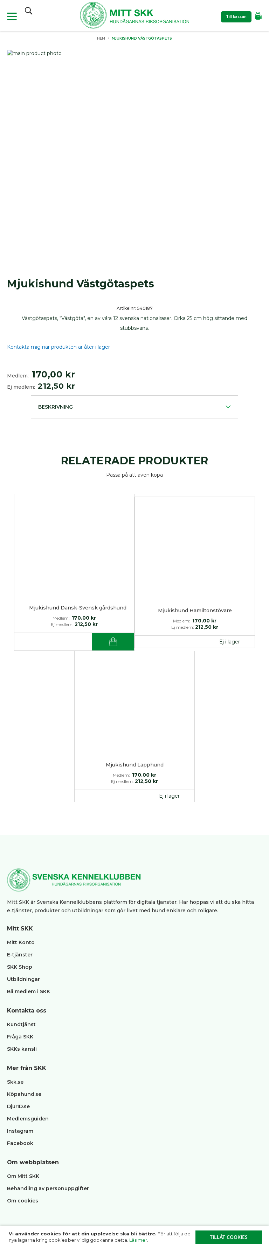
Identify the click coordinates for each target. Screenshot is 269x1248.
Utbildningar (23, 979)
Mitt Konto (21, 942)
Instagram (20, 1131)
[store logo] (134, 16)
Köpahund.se (24, 1094)
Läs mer (138, 1240)
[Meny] (12, 16)
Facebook (20, 1143)
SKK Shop (19, 967)
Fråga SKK (20, 1037)
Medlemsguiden (28, 1119)
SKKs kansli (22, 1049)
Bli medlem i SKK (28, 991)
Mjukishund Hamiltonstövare (195, 610)
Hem (101, 38)
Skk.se (15, 1082)
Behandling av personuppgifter (48, 1188)
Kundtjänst (21, 1024)
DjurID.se (18, 1106)
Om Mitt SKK (23, 1176)
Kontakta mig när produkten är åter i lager (58, 347)
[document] (135, 1237)
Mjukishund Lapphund (135, 765)
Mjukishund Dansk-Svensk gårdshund (77, 608)
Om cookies (22, 1201)
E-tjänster (20, 955)
